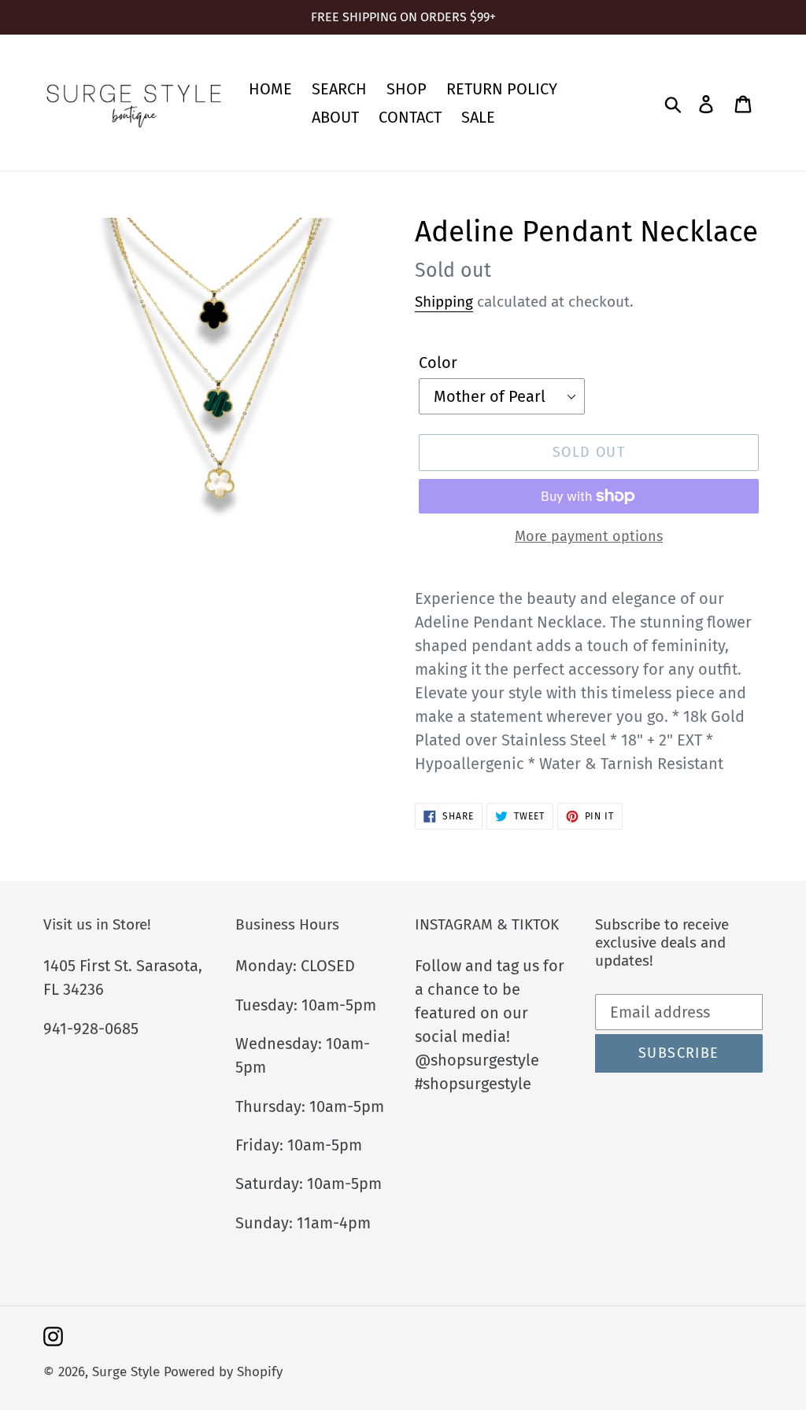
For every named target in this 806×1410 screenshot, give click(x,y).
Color (438, 362)
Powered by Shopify (223, 1372)
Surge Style (126, 1372)
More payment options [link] (589, 536)
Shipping (444, 302)
